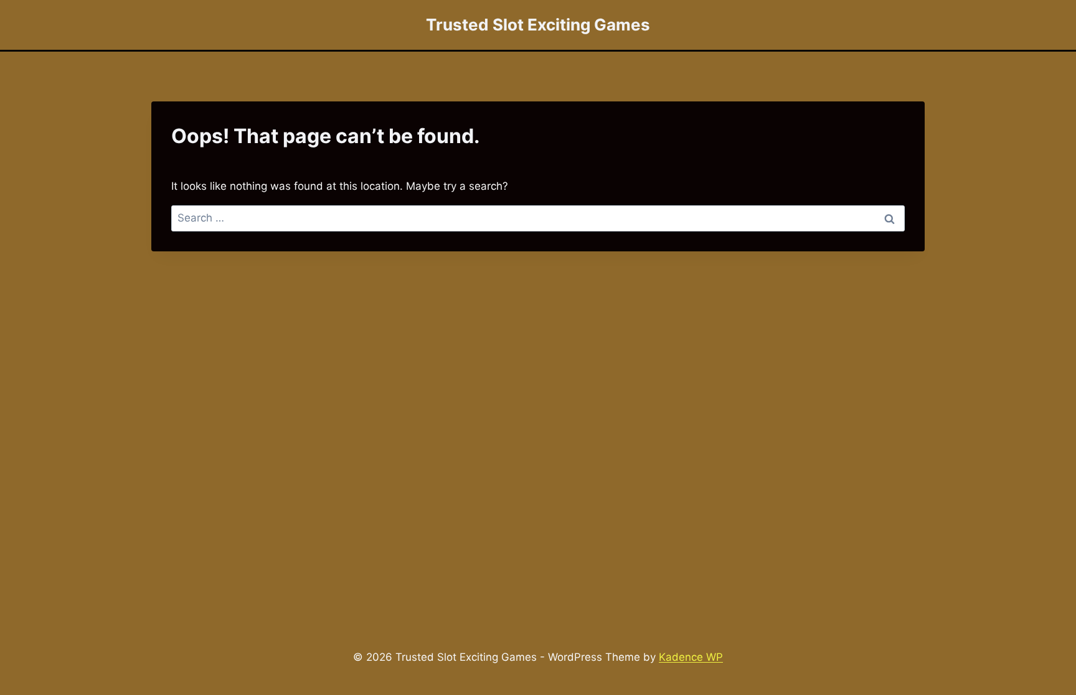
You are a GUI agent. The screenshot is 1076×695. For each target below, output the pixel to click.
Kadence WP (691, 657)
